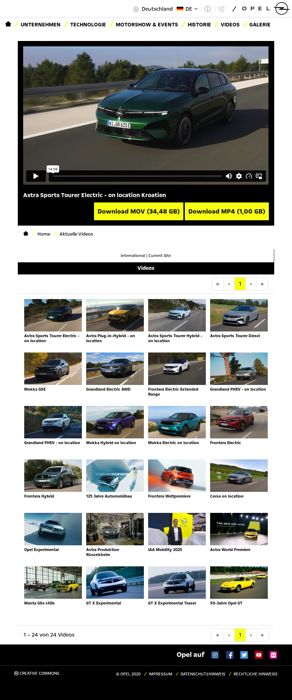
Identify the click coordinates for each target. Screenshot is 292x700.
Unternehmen (41, 24)
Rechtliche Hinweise (256, 674)
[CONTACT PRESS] (221, 8)
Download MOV (139, 211)
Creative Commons (39, 673)
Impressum (160, 674)
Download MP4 (226, 211)
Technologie (88, 24)
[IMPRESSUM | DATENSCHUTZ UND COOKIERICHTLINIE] (207, 8)
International (133, 255)
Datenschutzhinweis (203, 674)
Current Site (159, 255)
